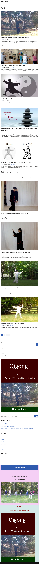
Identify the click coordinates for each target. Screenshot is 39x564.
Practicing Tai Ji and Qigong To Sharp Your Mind (15, 37)
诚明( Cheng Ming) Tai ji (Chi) (9, 172)
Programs (2, 441)
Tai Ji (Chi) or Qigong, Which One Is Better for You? (16, 162)
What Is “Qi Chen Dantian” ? (9, 99)
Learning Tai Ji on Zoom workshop (11, 288)
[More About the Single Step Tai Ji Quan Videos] (19, 196)
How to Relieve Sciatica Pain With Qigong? (8, 426)
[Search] (37, 344)
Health (2, 436)
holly (2, 39)
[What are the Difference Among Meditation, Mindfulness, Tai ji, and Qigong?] (19, 117)
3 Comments (11, 325)
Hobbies (2, 439)
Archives (2, 353)
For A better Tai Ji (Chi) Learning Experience (13, 65)
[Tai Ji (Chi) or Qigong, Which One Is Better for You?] (19, 151)
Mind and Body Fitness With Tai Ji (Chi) (12, 323)
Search (2, 342)
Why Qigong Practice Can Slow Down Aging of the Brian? (10, 424)
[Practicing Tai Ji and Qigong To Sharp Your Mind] (19, 23)
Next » (8, 335)
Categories (2, 348)
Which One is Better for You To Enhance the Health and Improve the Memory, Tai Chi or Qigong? (17, 428)
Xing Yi (2, 449)
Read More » (14, 293)
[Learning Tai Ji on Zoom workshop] (19, 273)
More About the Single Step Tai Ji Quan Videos (14, 213)
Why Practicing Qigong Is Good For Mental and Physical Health (11, 423)
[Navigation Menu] (37, 2)
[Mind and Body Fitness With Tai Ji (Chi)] (19, 309)
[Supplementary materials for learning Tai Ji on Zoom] (19, 236)
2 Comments (12, 67)
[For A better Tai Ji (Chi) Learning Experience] (19, 56)
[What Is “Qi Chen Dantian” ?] (19, 85)
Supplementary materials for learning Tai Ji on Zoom (16, 252)
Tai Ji (1, 446)
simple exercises (3, 444)
